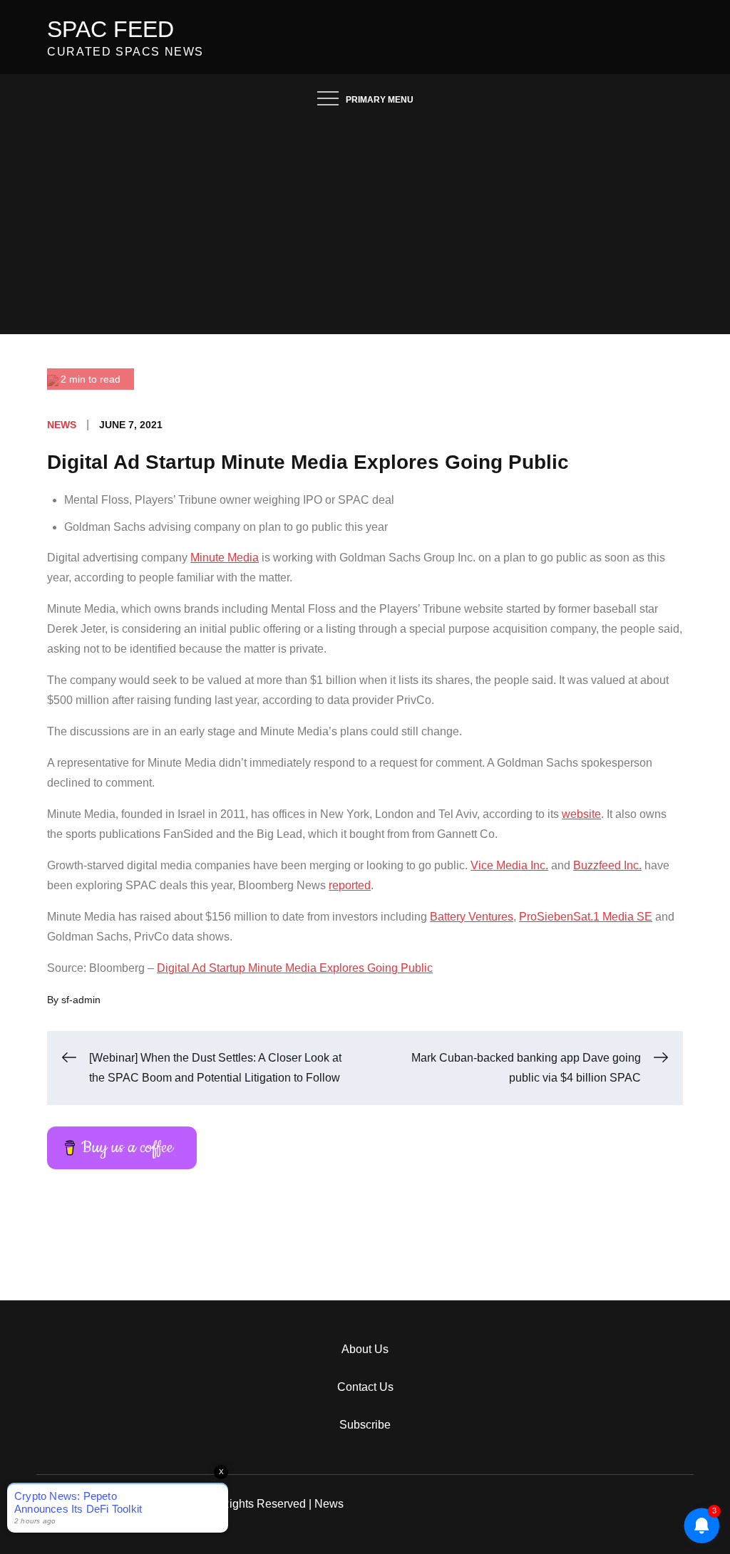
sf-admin (81, 999)
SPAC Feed (110, 29)
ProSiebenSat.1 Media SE (585, 917)
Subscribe (365, 1425)
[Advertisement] (365, 227)
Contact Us (365, 1387)
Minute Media (224, 557)
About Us (365, 1349)
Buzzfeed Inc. (607, 865)
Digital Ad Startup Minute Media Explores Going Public (295, 968)
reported (350, 885)
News (61, 424)
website (581, 814)
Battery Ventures (471, 917)
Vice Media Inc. (509, 865)
